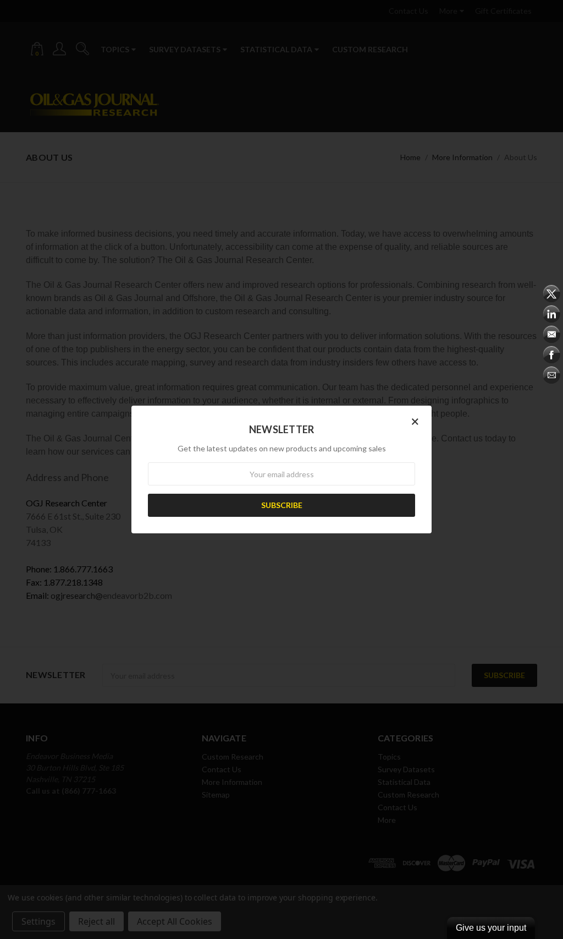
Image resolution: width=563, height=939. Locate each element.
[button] (415, 421)
